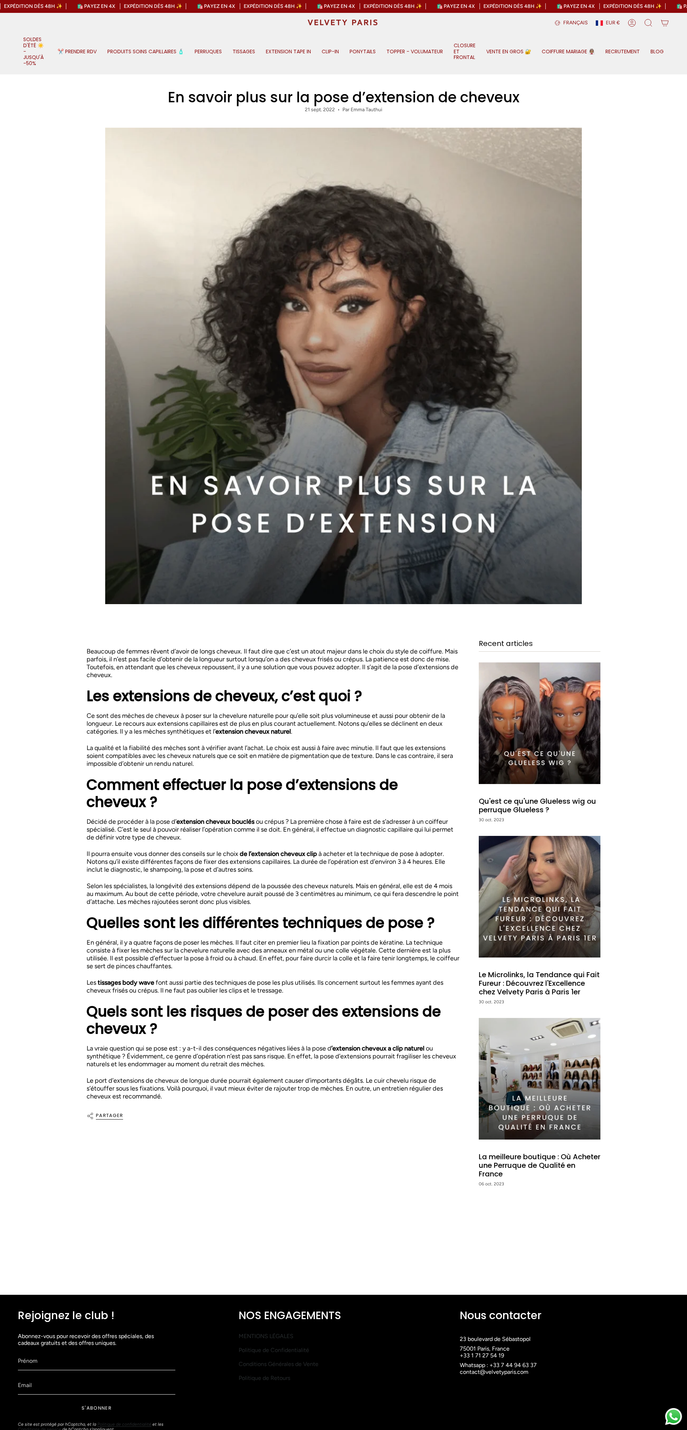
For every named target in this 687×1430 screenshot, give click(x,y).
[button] (35, 52)
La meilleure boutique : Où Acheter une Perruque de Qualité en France (539, 1165)
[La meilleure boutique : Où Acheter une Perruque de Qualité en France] (539, 1079)
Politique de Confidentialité (274, 1350)
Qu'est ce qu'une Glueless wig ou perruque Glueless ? (537, 805)
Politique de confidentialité (124, 1424)
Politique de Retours (264, 1378)
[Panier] (665, 23)
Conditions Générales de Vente (278, 1364)
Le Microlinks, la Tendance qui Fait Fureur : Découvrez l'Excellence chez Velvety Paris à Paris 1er (539, 983)
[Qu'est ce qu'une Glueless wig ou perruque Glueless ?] (539, 723)
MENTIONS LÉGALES (266, 1336)
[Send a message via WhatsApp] (673, 1416)
